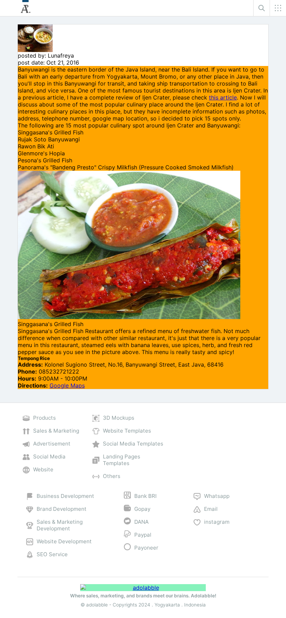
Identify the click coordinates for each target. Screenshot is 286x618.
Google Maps (67, 385)
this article (223, 97)
